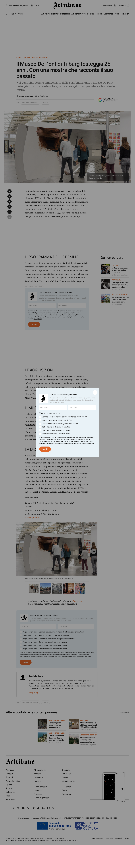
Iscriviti (45, 449)
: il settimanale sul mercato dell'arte (57, 420)
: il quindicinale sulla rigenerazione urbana (60, 424)
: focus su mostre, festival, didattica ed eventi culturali (64, 417)
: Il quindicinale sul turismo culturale (56, 430)
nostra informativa (71, 439)
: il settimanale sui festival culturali (56, 434)
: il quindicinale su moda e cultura (56, 427)
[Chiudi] (95, 392)
